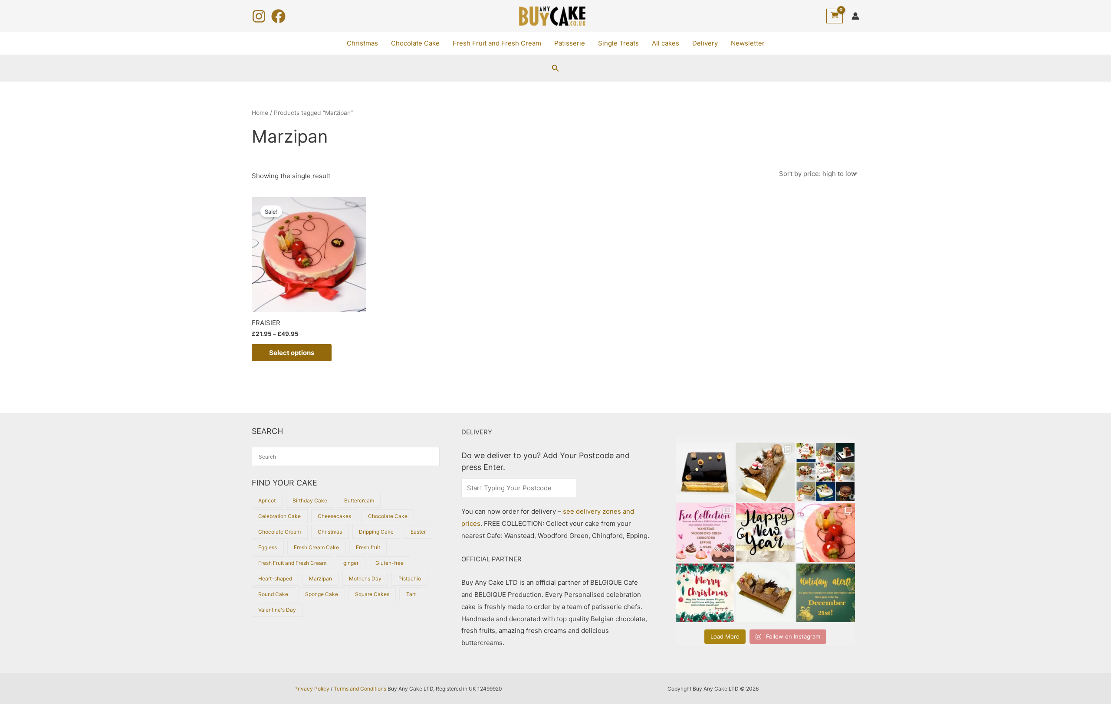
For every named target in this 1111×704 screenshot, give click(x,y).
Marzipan (320, 578)
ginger (350, 563)
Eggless (267, 547)
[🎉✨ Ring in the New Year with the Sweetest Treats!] (825, 532)
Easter (418, 531)
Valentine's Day (277, 609)
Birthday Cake (310, 500)
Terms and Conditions (360, 688)
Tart (411, 594)
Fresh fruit (368, 547)
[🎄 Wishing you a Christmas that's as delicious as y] (705, 593)
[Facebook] (278, 16)
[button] (555, 68)
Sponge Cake (321, 594)
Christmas (362, 43)
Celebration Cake (279, 516)
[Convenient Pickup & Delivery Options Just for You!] (705, 532)
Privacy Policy (311, 688)
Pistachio (409, 578)
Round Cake (273, 594)
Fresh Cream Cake (316, 547)
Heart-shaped (275, 578)
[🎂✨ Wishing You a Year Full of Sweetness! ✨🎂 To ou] (765, 532)
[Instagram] (259, 16)
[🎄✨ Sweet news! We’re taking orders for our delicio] (825, 593)
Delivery (705, 43)
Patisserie (569, 43)
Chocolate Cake (415, 43)
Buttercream (359, 500)
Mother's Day (365, 578)
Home (260, 112)
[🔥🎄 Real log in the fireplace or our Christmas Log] (765, 593)
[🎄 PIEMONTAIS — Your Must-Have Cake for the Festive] (705, 472)
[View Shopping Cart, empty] (834, 16)
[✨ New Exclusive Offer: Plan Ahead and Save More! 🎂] (825, 472)
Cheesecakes (334, 516)
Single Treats (618, 43)
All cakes (665, 43)
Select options (291, 353)
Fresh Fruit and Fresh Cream (497, 43)
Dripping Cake (376, 531)
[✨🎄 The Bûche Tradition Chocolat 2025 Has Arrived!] (765, 472)
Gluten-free (389, 563)
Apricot (267, 500)
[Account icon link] (855, 16)
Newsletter (748, 43)
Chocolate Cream (279, 531)
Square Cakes (372, 594)
